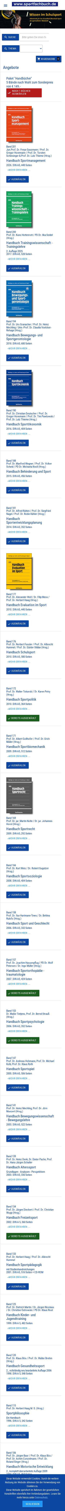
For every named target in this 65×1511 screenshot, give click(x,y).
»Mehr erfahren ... (19, 169)
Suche (10, 37)
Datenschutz (41, 1497)
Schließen (32, 1504)
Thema (10, 48)
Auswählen (17, 179)
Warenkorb (48, 59)
